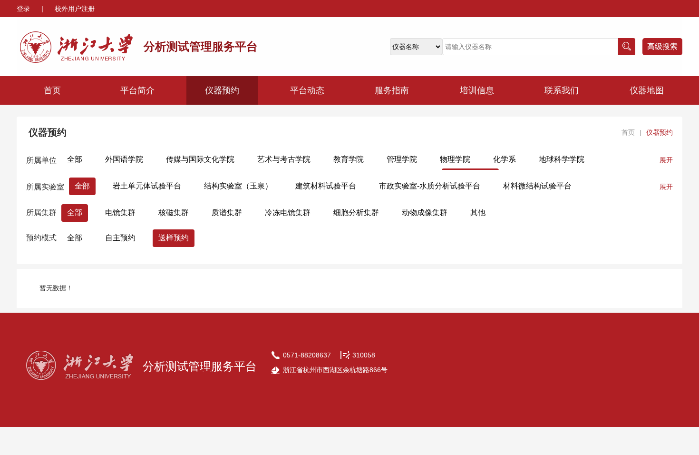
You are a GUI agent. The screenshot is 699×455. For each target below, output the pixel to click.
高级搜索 (662, 46)
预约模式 (41, 238)
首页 (52, 90)
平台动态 (307, 90)
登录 (24, 8)
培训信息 (477, 90)
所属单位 (41, 160)
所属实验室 (45, 187)
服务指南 (392, 90)
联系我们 (561, 90)
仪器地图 (647, 90)
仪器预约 (222, 90)
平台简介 (137, 90)
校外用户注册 (75, 8)
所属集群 (41, 212)
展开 (666, 160)
